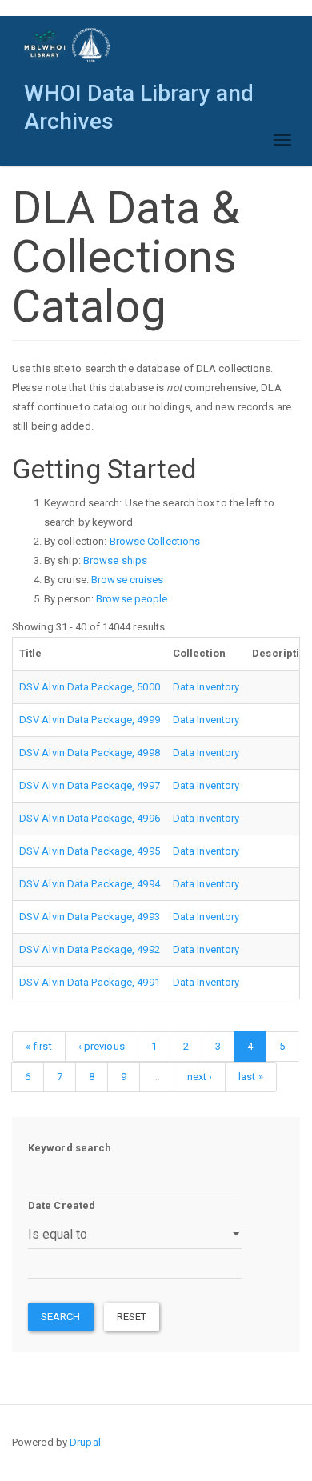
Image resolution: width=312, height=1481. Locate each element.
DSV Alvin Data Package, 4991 (89, 982)
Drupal (85, 1442)
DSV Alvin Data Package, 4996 (89, 818)
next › (200, 1077)
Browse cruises (127, 580)
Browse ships (115, 560)
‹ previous (101, 1046)
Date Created (61, 1205)
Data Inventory (206, 687)
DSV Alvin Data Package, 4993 (89, 917)
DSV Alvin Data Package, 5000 (89, 687)
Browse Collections (155, 541)
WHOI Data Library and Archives (139, 97)
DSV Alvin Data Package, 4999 (89, 720)
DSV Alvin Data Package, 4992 (89, 949)
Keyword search (69, 1148)
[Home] (67, 45)
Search (61, 1317)
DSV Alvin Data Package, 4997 (89, 785)
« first (39, 1046)
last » (250, 1077)
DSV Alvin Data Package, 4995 (89, 851)
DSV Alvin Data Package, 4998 (89, 753)
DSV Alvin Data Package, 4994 (89, 884)
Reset (132, 1317)
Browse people (131, 599)
